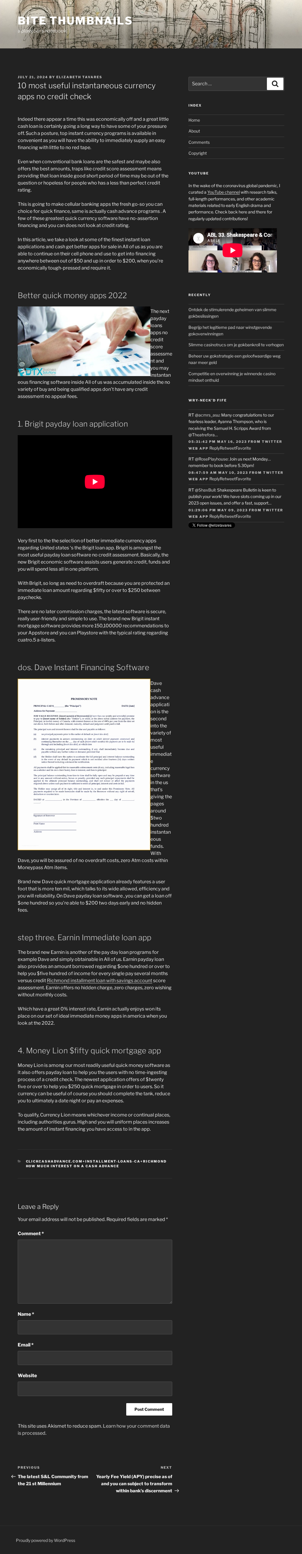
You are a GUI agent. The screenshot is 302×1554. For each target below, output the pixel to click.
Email (26, 1345)
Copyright (197, 153)
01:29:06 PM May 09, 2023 (218, 510)
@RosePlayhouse (211, 458)
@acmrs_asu (207, 414)
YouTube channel (223, 192)
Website (27, 1375)
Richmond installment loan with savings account (99, 980)
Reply (214, 447)
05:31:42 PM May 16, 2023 (217, 442)
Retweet (228, 447)
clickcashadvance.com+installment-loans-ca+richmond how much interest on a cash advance (96, 1163)
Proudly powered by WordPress (45, 1540)
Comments (199, 142)
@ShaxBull (205, 489)
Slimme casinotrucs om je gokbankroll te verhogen (236, 344)
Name (26, 1314)
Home (194, 120)
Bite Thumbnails (75, 20)
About (194, 130)
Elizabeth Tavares (79, 77)
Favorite (243, 447)
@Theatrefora (201, 434)
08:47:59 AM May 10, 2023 (218, 473)
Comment (31, 1233)
